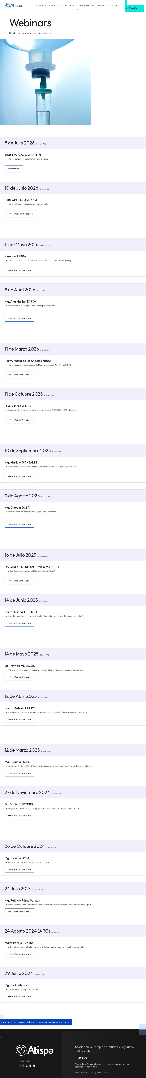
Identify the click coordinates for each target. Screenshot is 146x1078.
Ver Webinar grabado (20, 911)
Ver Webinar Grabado (20, 270)
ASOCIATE (82, 1058)
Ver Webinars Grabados (21, 214)
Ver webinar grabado (20, 677)
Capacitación (76, 6)
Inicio (39, 6)
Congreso (101, 6)
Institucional (51, 6)
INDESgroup (102, 1073)
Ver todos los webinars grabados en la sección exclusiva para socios (36, 1022)
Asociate (65, 6)
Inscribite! (15, 168)
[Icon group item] (20, 1065)
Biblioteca (90, 6)
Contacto (113, 6)
